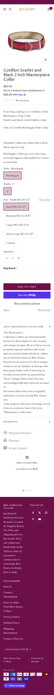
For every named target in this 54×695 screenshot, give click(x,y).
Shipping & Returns (20, 432)
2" (7, 191)
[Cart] (49, 9)
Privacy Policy (11, 616)
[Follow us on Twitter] (39, 513)
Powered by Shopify (37, 660)
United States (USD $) (16, 649)
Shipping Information (10, 630)
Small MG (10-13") (16, 206)
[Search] (10, 9)
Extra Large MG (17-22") (20, 233)
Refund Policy (11, 622)
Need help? (44, 310)
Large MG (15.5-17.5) (17, 224)
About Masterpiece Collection (23, 326)
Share (6, 310)
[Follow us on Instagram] (46, 513)
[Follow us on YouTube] (39, 519)
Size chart (45, 199)
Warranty (14, 440)
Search (7, 586)
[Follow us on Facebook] (33, 513)
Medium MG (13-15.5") (18, 215)
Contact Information (10, 594)
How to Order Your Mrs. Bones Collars (13, 606)
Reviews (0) (10, 421)
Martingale (12, 175)
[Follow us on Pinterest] (33, 519)
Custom (10, 242)
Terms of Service (13, 638)
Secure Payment (18, 448)
